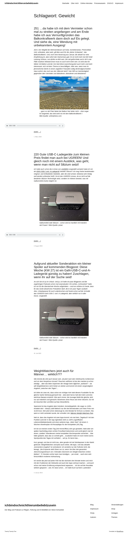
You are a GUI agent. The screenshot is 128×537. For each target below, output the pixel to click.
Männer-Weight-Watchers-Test (82, 413)
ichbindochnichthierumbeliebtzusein (21, 3)
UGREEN (64, 169)
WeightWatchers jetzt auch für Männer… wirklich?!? (54, 372)
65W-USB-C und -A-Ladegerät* (48, 171)
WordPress (120, 531)
